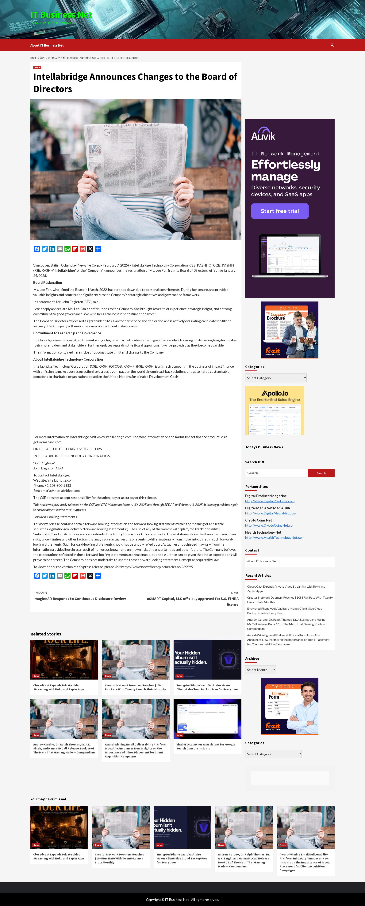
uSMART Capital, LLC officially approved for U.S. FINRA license (193, 598)
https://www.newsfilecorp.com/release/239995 (157, 567)
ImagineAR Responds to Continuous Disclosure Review (79, 595)
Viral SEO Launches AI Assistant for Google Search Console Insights (205, 746)
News (37, 67)
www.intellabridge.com (114, 437)
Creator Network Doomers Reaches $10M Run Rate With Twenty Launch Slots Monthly (135, 687)
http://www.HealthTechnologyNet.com (274, 538)
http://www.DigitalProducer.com (269, 501)
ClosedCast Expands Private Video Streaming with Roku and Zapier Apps (59, 687)
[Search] (332, 45)
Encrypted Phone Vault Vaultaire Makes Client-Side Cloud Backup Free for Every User (207, 687)
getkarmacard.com (47, 442)
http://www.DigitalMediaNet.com (270, 513)
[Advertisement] (233, 19)
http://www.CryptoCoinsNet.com (270, 525)
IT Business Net (61, 14)
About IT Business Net (47, 45)
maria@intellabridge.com (61, 490)
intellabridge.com (60, 480)
